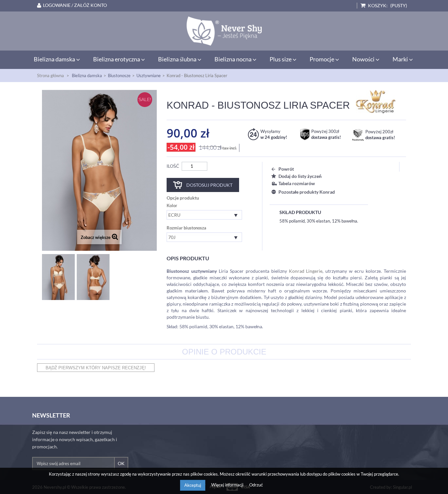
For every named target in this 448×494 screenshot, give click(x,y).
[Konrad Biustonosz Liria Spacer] (58, 277)
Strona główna (50, 75)
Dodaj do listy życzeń (300, 176)
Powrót (286, 169)
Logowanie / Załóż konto (75, 5)
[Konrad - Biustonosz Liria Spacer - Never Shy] (224, 31)
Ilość (173, 166)
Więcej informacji (227, 484)
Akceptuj (192, 485)
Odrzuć (256, 484)
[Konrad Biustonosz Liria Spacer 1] (93, 277)
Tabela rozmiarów (296, 183)
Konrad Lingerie (306, 271)
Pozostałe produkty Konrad (306, 192)
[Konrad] (375, 101)
